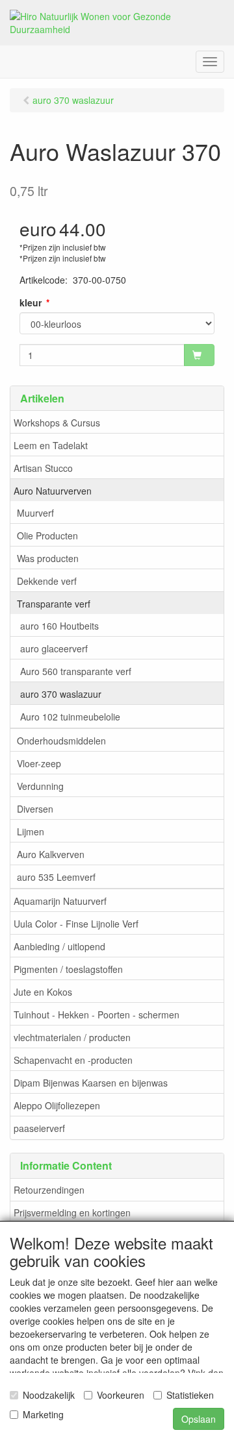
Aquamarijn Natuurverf (60, 900)
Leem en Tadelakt (51, 445)
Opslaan (198, 1418)
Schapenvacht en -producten (73, 1059)
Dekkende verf (47, 580)
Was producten (48, 558)
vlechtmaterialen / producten (72, 1037)
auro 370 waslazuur (60, 693)
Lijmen (30, 831)
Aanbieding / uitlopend (59, 946)
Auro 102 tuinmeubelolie (70, 716)
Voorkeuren (120, 1394)
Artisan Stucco (43, 467)
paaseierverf (39, 1128)
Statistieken (190, 1394)
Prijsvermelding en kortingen (72, 1212)
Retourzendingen (49, 1189)
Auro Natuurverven (53, 490)
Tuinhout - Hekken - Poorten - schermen (96, 1014)
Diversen (35, 808)
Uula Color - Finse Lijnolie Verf (76, 923)
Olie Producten (47, 535)
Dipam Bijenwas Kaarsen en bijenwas (91, 1082)
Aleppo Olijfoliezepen (57, 1105)
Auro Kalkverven (50, 854)
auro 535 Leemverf (56, 876)
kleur (31, 302)
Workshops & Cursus (57, 422)
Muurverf (35, 512)
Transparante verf (53, 603)
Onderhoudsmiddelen (61, 740)
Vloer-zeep (39, 763)
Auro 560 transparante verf (75, 671)
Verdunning (40, 786)
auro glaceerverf (54, 648)
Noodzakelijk (49, 1394)
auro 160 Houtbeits (59, 625)
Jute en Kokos (43, 991)
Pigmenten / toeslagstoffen (68, 969)
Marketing (43, 1414)
